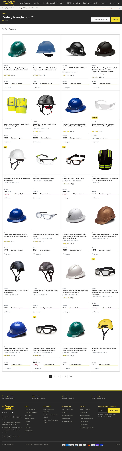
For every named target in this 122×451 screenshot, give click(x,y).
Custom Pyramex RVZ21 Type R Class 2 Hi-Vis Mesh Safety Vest (16, 125)
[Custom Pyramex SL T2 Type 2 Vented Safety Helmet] (17, 271)
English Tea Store (67, 409)
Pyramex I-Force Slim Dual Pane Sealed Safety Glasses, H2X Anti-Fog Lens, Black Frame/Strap (105, 292)
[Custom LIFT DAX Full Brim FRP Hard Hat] (75, 49)
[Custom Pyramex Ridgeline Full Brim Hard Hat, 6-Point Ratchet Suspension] (75, 105)
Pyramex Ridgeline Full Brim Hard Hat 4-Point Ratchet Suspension (75, 291)
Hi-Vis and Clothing (73, 3)
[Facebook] (4, 436)
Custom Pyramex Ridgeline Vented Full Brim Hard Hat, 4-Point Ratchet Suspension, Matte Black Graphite (104, 70)
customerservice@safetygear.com (12, 418)
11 (66, 376)
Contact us (83, 412)
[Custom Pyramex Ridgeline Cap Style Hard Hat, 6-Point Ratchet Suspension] (75, 329)
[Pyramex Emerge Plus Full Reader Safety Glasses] (46, 215)
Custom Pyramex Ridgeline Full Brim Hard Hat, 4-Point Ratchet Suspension (16, 235)
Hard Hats (36, 3)
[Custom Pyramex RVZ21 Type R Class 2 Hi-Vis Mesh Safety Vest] (17, 105)
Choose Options (46, 138)
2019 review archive (86, 419)
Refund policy (84, 422)
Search (115, 19)
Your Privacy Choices (87, 428)
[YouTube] (18, 436)
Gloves (62, 3)
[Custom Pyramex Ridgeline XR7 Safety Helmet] (46, 271)
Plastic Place (66, 419)
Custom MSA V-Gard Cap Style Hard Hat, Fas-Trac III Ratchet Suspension (45, 69)
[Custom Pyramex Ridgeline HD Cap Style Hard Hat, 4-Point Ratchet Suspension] (105, 215)
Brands (95, 3)
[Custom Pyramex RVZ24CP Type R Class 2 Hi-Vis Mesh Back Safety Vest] (105, 159)
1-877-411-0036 (9, 413)
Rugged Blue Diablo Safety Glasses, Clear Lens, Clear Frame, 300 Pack (103, 125)
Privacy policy (84, 425)
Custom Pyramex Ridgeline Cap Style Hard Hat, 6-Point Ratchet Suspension (75, 349)
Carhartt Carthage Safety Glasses (73, 178)
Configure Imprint (16, 84)
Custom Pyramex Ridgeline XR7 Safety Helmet (45, 291)
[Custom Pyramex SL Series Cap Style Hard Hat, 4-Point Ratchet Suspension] (17, 329)
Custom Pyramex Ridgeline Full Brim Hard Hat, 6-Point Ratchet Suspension (74, 125)
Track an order (85, 416)
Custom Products (24, 3)
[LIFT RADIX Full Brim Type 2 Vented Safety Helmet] (46, 105)
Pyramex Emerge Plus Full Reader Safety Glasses (46, 235)
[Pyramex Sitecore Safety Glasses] (46, 159)
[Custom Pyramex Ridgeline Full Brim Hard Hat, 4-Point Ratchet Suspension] (17, 215)
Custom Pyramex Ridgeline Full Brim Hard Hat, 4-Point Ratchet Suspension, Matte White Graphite (75, 236)
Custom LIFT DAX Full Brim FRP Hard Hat (74, 69)
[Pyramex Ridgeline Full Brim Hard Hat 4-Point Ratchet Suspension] (75, 271)
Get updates (114, 410)
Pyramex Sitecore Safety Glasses (43, 178)
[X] (14, 436)
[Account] (114, 3)
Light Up (64, 412)
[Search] (110, 3)
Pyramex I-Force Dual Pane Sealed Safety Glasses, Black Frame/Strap (44, 349)
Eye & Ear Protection (49, 3)
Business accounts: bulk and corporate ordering (107, 8)
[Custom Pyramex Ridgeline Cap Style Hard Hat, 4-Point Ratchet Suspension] (17, 49)
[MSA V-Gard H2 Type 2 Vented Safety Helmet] (105, 329)
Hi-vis (27, 425)
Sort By (4, 29)
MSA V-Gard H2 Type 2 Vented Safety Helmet (104, 349)
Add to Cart (103, 138)
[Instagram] (9, 436)
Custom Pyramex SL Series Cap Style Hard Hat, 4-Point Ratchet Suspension (16, 349)
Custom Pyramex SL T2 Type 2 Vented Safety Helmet (16, 291)
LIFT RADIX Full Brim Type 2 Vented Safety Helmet (44, 125)
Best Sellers (29, 431)
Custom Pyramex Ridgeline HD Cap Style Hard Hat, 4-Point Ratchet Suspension (105, 235)
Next (70, 376)
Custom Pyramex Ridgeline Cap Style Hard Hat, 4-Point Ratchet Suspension (16, 69)
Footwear (86, 3)
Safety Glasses (30, 419)
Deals (102, 3)
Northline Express (67, 416)
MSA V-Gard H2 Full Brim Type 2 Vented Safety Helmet (17, 179)
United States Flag (67, 422)
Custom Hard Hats (31, 412)
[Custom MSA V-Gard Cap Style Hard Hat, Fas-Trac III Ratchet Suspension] (46, 49)
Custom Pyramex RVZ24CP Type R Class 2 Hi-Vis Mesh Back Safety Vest (105, 179)
